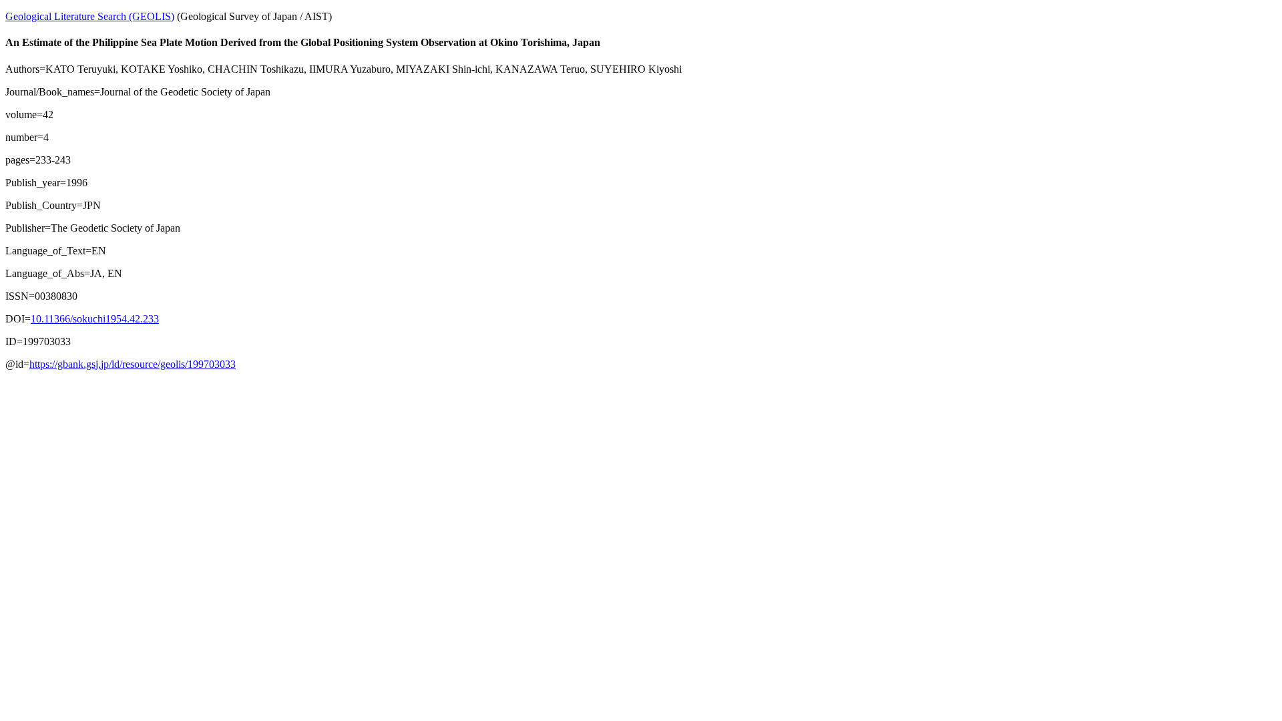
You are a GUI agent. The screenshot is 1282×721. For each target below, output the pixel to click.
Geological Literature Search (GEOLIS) (89, 16)
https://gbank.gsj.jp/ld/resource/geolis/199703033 (132, 364)
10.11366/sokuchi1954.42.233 (95, 318)
